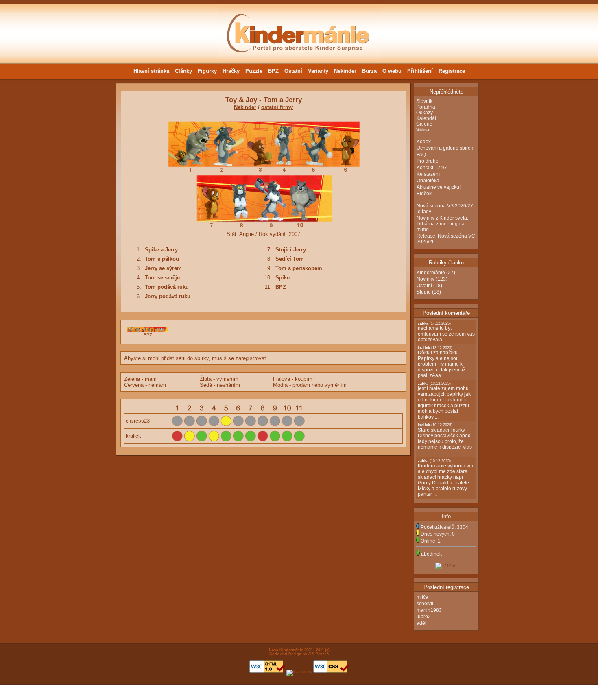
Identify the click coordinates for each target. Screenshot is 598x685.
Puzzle (253, 71)
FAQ (421, 154)
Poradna (425, 107)
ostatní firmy (277, 107)
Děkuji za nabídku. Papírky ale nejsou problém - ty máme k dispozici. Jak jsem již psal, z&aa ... (441, 362)
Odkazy (424, 113)
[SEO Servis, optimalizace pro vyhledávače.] (299, 672)
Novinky (425, 279)
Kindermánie (431, 272)
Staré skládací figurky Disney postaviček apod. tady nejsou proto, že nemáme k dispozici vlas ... (445, 439)
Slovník (424, 101)
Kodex (424, 141)
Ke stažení (428, 174)
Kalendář (426, 118)
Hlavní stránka (151, 71)
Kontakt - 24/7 (432, 167)
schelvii (425, 603)
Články (183, 71)
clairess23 (138, 421)
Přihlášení (420, 71)
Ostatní (293, 71)
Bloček (424, 193)
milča (422, 597)
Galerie (424, 124)
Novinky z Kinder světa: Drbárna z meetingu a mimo (442, 223)
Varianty (318, 71)
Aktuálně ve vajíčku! (439, 187)
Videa (422, 130)
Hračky (231, 71)
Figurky (207, 71)
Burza (369, 71)
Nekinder (345, 71)
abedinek (431, 554)
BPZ (273, 71)
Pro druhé (428, 161)
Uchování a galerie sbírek (445, 148)
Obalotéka (428, 180)
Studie (424, 292)
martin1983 (429, 610)
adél (421, 623)
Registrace (452, 71)
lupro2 (424, 617)
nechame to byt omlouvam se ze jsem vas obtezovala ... (446, 331)
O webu (392, 71)
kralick (133, 436)
